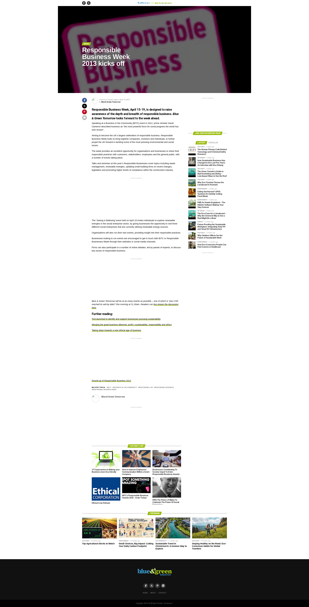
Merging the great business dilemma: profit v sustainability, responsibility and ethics (132, 324)
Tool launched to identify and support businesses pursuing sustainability (126, 319)
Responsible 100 (146, 387)
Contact (162, 593)
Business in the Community (125, 387)
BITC (109, 387)
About (153, 593)
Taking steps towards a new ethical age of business (116, 330)
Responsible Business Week (104, 389)
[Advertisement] (136, 196)
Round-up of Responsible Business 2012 (111, 380)
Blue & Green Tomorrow (110, 102)
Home (145, 593)
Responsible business (164, 387)
